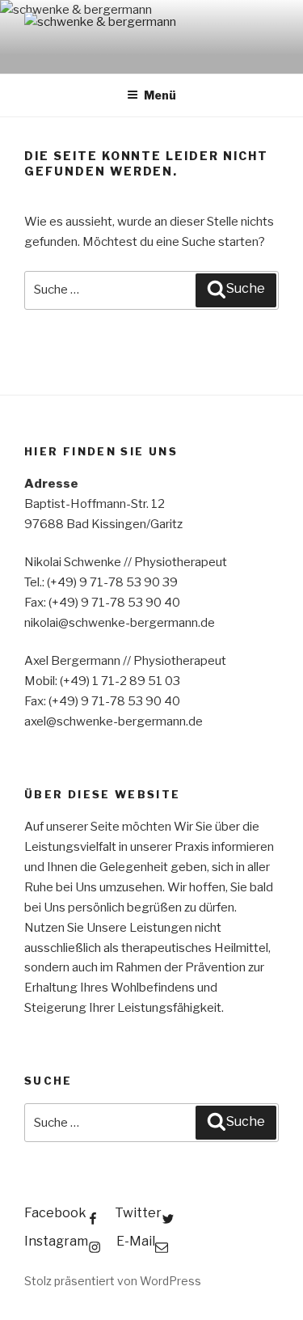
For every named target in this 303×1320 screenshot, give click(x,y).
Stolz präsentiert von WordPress (112, 1281)
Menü (160, 95)
